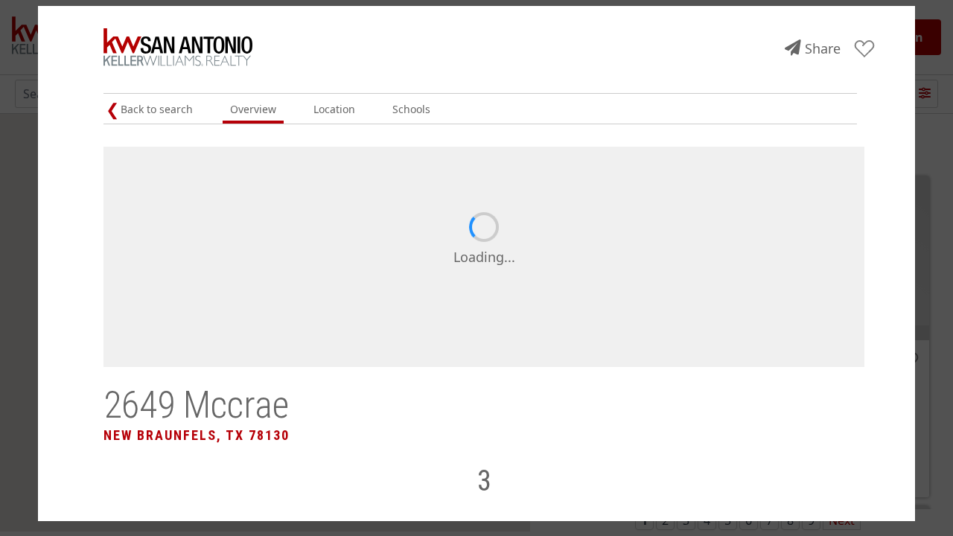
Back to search (157, 109)
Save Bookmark (864, 49)
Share (823, 48)
